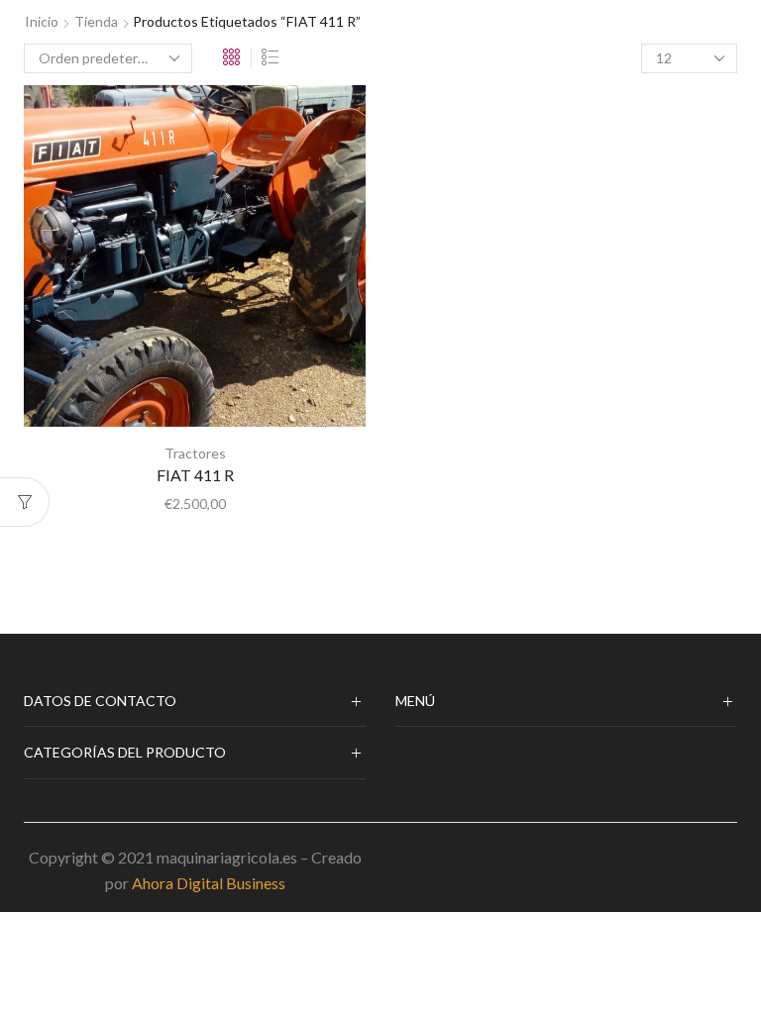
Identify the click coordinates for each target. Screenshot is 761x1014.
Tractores (195, 453)
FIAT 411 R (195, 474)
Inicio (41, 21)
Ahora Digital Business (208, 882)
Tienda (96, 21)
